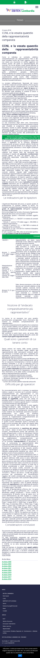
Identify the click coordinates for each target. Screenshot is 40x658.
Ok (20, 655)
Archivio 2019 (6, 572)
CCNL (4, 598)
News (4, 608)
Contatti (5, 611)
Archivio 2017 (6, 577)
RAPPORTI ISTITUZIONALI (9, 601)
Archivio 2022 (6, 566)
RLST (4, 619)
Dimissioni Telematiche (9, 623)
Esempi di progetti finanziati (10, 606)
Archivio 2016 (6, 579)
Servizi (4, 603)
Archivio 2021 (6, 568)
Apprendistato (6, 628)
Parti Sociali (6, 596)
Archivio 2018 (6, 575)
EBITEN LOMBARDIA (8, 593)
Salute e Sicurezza (7, 621)
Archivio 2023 (6, 564)
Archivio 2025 (6, 562)
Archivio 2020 (6, 570)
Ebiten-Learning (7, 626)
